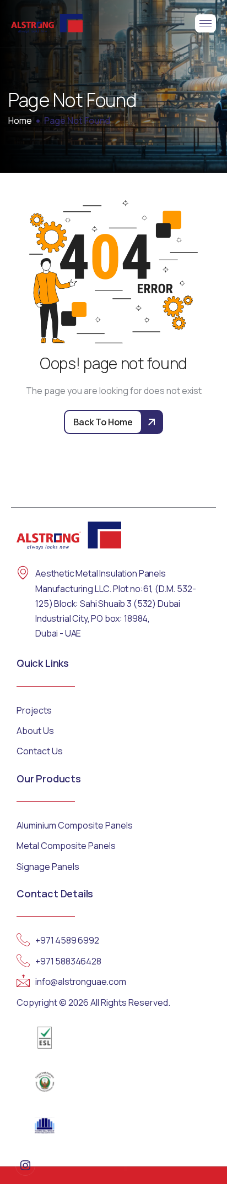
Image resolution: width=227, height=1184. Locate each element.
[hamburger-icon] (205, 23)
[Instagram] (25, 1166)
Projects (34, 710)
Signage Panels (48, 866)
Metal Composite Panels (66, 846)
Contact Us (40, 751)
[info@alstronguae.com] (23, 981)
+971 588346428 (68, 961)
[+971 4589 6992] (23, 939)
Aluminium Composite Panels (75, 825)
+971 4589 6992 (67, 940)
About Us (35, 731)
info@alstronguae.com (80, 981)
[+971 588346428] (23, 960)
